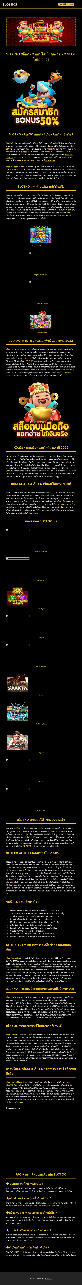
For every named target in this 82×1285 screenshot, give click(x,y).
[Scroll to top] (77, 1268)
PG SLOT (30, 361)
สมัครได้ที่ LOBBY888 (66, 4)
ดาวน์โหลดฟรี (17, 1102)
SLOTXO (48, 1278)
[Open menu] (77, 4)
